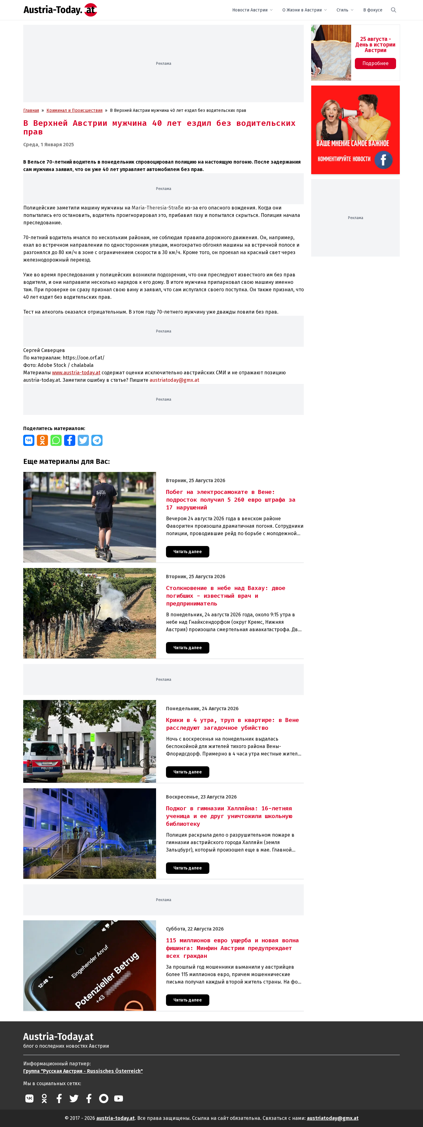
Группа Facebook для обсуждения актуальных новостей (351, 92)
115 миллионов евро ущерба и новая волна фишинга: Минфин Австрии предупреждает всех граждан (127, 923)
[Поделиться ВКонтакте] (28, 440)
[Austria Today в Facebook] (59, 1098)
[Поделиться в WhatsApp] (56, 440)
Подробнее (375, 63)
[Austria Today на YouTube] (118, 1098)
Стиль (342, 10)
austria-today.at (115, 1118)
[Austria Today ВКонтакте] (29, 1098)
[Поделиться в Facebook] (69, 440)
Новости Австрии (250, 10)
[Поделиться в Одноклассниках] (42, 440)
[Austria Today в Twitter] (74, 1098)
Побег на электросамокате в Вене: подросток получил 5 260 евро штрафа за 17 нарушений (117, 475)
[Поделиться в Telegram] (96, 440)
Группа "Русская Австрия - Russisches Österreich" (83, 1071)
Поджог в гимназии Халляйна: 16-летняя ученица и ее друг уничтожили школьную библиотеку (120, 791)
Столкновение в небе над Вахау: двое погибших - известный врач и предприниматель (112, 571)
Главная (31, 110)
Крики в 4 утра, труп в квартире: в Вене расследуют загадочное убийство (100, 703)
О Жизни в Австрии (302, 10)
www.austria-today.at (76, 373)
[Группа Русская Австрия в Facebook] (89, 1098)
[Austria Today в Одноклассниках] (44, 1098)
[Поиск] (393, 10)
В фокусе (372, 10)
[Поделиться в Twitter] (83, 440)
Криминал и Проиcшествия (74, 110)
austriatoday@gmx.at (333, 1118)
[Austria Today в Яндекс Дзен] (103, 1098)
